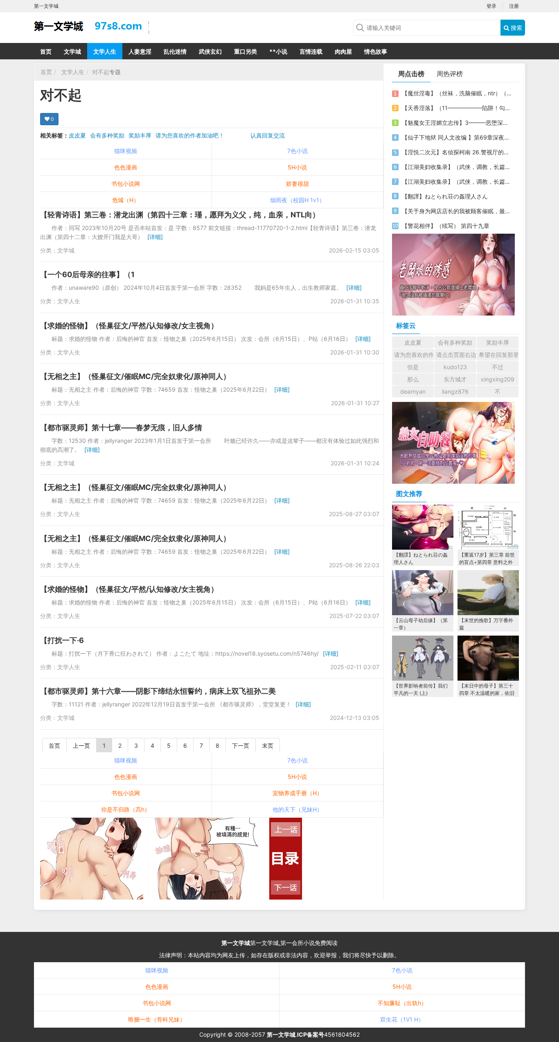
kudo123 (455, 366)
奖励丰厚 (139, 135)
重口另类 (245, 51)
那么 (413, 379)
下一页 (240, 745)
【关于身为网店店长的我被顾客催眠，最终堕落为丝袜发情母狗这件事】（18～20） (457, 210)
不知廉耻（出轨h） (402, 1002)
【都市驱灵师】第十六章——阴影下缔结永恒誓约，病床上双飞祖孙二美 (158, 691)
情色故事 (375, 51)
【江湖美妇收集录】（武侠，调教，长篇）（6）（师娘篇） (457, 166)
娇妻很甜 (297, 183)
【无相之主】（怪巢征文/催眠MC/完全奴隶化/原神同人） (135, 376)
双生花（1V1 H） (402, 1019)
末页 (267, 745)
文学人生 (104, 51)
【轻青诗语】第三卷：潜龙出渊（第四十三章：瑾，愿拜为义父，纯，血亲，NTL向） (180, 214)
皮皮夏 (77, 135)
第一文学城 (235, 942)
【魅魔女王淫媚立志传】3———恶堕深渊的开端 (457, 122)
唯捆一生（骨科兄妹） (156, 1019)
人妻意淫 (139, 51)
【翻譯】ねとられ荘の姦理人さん (445, 196)
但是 (413, 366)
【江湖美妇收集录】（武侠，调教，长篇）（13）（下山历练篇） (457, 181)
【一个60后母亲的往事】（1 (87, 274)
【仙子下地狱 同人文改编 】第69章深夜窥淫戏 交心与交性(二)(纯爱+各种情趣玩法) (457, 137)
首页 (46, 51)
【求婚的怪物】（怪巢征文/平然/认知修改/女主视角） (129, 325)
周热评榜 (450, 74)
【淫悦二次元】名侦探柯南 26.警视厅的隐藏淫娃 (457, 152)
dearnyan (413, 391)
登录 (491, 6)
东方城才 (455, 379)
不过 (497, 366)
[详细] (155, 236)
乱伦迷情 (175, 51)
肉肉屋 (343, 51)
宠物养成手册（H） (297, 792)
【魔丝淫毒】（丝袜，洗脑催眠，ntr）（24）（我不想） (457, 93)
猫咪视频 (125, 150)
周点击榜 (411, 74)
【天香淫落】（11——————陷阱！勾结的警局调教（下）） (457, 107)
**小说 (278, 51)
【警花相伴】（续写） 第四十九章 (445, 225)
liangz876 (455, 391)
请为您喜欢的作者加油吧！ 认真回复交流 (220, 135)
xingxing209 (497, 379)
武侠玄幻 (210, 51)
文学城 (72, 51)
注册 (514, 6)
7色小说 (297, 150)
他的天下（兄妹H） (297, 809)
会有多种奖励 (107, 135)
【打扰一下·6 (62, 640)
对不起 (100, 71)
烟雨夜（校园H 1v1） (297, 199)
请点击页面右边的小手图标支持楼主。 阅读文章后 (456, 354)
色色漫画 (125, 167)
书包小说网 (125, 183)
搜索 (515, 27)
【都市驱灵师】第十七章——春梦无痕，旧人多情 (121, 427)
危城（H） (125, 199)
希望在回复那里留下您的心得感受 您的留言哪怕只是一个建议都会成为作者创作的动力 (498, 354)
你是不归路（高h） (125, 809)
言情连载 (311, 51)
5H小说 (297, 167)
